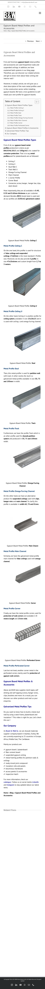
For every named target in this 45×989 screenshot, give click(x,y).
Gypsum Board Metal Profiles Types (19, 105)
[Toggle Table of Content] (35, 102)
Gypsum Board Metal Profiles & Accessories (22, 128)
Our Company (12, 133)
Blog (9, 31)
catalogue (7, 782)
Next (38, 41)
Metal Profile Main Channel (18, 120)
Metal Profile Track (15, 115)
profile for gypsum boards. (26, 94)
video (18, 717)
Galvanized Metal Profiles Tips (18, 131)
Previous (30, 41)
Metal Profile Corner (16, 123)
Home (5, 31)
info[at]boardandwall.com (29, 2)
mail (30, 698)
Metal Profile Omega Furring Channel (21, 118)
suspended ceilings (11, 67)
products (21, 698)
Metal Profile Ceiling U (17, 110)
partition (28, 65)
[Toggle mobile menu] (40, 13)
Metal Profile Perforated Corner (19, 125)
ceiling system (9, 318)
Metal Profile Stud (15, 113)
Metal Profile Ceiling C (17, 108)
